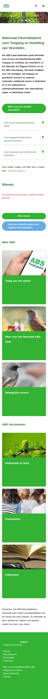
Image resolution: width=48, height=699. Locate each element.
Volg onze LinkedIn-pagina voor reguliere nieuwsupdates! (23, 226)
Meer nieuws (24, 216)
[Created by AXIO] (24, 689)
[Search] (36, 6)
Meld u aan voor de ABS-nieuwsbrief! (20, 108)
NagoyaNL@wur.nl (16, 171)
